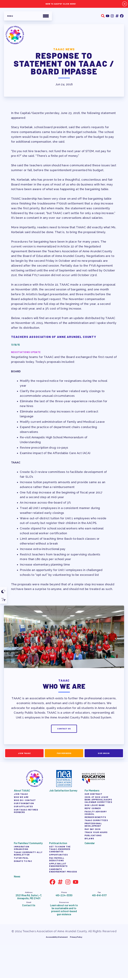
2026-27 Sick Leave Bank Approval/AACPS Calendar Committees (98, 799)
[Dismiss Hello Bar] (124, 4)
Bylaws (89, 838)
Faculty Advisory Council (95, 812)
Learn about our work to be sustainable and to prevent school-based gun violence (64, 910)
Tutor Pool (21, 858)
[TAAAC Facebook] (121, 16)
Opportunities (58, 854)
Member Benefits (95, 817)
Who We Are (21, 797)
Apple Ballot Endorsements (58, 864)
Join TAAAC (24, 753)
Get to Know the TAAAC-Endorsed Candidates (60, 849)
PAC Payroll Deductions (56, 859)
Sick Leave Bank (94, 805)
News (17, 876)
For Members (64, 753)
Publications (92, 835)
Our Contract (93, 794)
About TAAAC (22, 790)
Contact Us (64, 729)
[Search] (103, 16)
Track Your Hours (95, 832)
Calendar (89, 843)
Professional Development (93, 824)
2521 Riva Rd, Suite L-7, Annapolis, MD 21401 (29, 897)
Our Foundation (24, 803)
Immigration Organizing (21, 847)
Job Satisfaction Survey (63, 790)
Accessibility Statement (57, 937)
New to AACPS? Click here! (61, 4)
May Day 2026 (92, 829)
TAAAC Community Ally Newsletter (28, 853)
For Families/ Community (28, 843)
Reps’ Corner (92, 808)
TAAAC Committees (96, 820)
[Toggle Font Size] (3, 599)
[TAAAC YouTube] (107, 16)
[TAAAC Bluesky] (117, 16)
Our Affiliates (23, 806)
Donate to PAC (23, 861)
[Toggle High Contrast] (3, 591)
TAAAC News (64, 49)
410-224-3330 (64, 895)
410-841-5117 (99, 895)
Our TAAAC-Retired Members (26, 810)
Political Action (58, 843)
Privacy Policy (76, 937)
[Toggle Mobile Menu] (28, 16)
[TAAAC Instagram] (112, 16)
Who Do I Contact (25, 800)
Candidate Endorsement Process (63, 870)
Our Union (103, 753)
